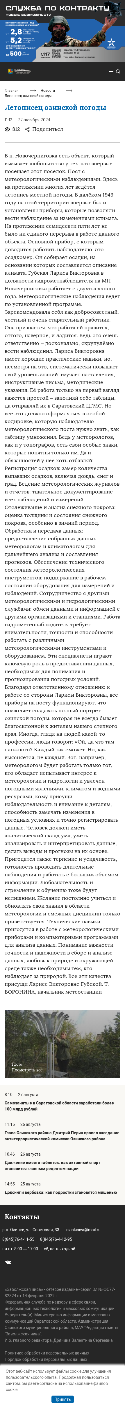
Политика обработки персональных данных (47, 1353)
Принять (62, 1399)
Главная (12, 91)
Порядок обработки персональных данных (46, 1359)
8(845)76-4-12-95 (56, 1239)
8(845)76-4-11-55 (18, 1239)
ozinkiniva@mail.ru (83, 1229)
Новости (48, 91)
